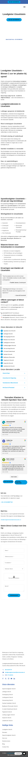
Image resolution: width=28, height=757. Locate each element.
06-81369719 (6, 313)
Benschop (4, 240)
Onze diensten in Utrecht (11, 327)
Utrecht (17, 317)
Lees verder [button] (5, 434)
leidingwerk (12, 87)
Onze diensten (8, 684)
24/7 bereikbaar (5, 85)
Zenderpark (5, 225)
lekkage (11, 203)
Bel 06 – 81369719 (17, 95)
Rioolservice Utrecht (9, 339)
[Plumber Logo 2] (8, 6)
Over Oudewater (6, 233)
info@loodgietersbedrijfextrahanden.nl (13, 315)
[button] (14, 373)
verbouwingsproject (16, 307)
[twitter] (5, 678)
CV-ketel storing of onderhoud (12, 136)
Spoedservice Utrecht (9, 330)
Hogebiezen (5, 230)
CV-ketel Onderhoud (9, 351)
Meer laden (14, 477)
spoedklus (15, 305)
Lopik (23, 236)
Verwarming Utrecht (9, 348)
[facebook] (3, 678)
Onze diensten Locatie (10, 369)
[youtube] (11, 678)
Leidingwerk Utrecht (9, 342)
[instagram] (8, 678)
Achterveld (5, 228)
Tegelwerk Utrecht (9, 360)
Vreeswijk (3, 238)
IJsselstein (4, 207)
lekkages (14, 85)
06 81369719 (8, 669)
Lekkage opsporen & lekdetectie (12, 111)
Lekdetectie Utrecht (9, 366)
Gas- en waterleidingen (9, 161)
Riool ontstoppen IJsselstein (11, 123)
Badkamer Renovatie (9, 357)
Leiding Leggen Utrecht (10, 345)
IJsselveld (5, 223)
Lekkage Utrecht (8, 333)
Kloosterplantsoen (21, 223)
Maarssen (12, 317)
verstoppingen (22, 85)
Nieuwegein (10, 238)
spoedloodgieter (12, 205)
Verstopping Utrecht (9, 336)
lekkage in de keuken (17, 289)
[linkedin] (14, 678)
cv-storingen (4, 87)
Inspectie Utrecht (8, 363)
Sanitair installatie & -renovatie (12, 148)
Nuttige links (7, 725)
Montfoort (16, 238)
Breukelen (7, 319)
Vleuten (22, 317)
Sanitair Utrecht (8, 354)
